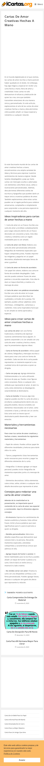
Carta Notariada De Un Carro (15, 724)
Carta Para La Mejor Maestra (14, 728)
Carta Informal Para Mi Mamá (15, 720)
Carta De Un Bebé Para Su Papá (15, 715)
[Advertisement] (22, 53)
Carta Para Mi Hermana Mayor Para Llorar (22, 642)
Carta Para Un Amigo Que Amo (15, 732)
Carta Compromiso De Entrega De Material (22, 598)
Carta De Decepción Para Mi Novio (22, 632)
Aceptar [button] (22, 760)
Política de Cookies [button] (12, 754)
